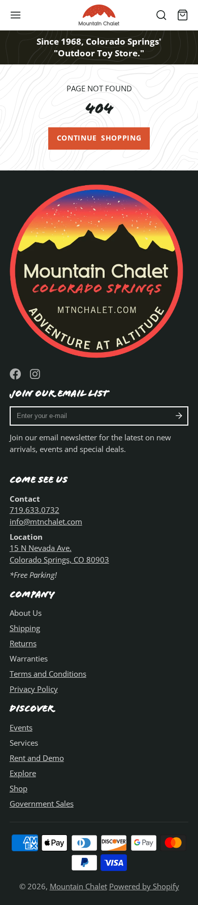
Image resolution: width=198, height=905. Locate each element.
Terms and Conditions (48, 674)
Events (21, 727)
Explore (23, 773)
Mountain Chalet (78, 886)
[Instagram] (36, 374)
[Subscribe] (179, 416)
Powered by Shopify (144, 886)
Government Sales (42, 803)
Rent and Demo (37, 758)
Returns (23, 643)
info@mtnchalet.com (46, 521)
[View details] (99, 269)
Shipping (25, 628)
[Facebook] (15, 374)
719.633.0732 (34, 510)
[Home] (99, 15)
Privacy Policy (34, 689)
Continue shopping (99, 138)
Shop (18, 788)
